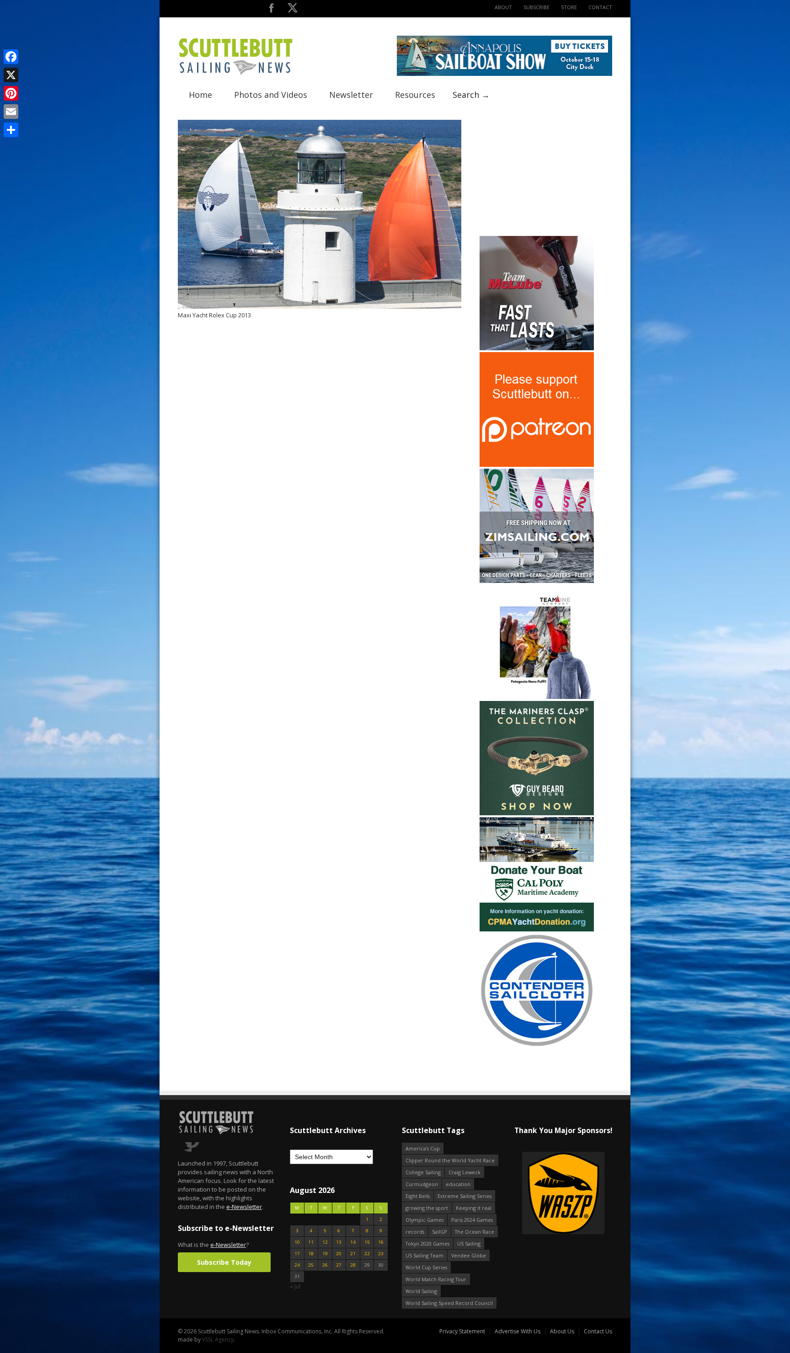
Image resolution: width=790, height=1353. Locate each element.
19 (325, 1254)
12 (325, 1242)
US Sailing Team (424, 1255)
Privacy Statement (462, 1331)
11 (311, 1242)
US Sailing (468, 1243)
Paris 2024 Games (472, 1219)
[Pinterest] (11, 93)
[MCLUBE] (537, 348)
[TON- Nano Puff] (537, 697)
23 (381, 1254)
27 (339, 1265)
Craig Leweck (464, 1172)
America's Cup (423, 1148)
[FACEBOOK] (271, 9)
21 (353, 1254)
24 (297, 1265)
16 (381, 1242)
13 (339, 1242)
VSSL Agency (218, 1339)
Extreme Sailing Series (464, 1196)
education (458, 1184)
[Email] (11, 111)
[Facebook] (11, 57)
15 (367, 1242)
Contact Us (598, 1331)
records (415, 1231)
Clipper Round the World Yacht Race (450, 1160)
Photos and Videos (270, 94)
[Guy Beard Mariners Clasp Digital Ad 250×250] (537, 813)
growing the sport (427, 1207)
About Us (562, 1331)
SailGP (439, 1231)
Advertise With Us (517, 1331)
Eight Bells (418, 1196)
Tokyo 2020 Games (427, 1243)
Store (569, 7)
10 (297, 1242)
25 (311, 1265)
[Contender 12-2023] (537, 1045)
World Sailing (421, 1291)
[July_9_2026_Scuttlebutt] (537, 929)
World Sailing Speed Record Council (449, 1303)
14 (353, 1242)
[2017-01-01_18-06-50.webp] (526, 1193)
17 (297, 1254)
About (503, 7)
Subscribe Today (224, 1262)
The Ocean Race (474, 1231)
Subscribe (536, 7)
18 (311, 1254)
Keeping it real (473, 1207)
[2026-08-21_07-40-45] (504, 74)
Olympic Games (424, 1219)
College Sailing (423, 1172)
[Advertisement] (537, 177)
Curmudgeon (422, 1184)
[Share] (11, 130)
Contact (600, 7)
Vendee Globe (468, 1255)
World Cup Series (426, 1267)
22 (367, 1254)
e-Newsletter (244, 1207)
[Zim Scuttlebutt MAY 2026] (537, 581)
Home (200, 94)
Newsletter (351, 94)
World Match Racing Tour (436, 1279)
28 (353, 1265)
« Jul (295, 1286)
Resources (415, 94)
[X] (11, 75)
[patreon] (537, 465)
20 (339, 1254)
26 (325, 1265)
